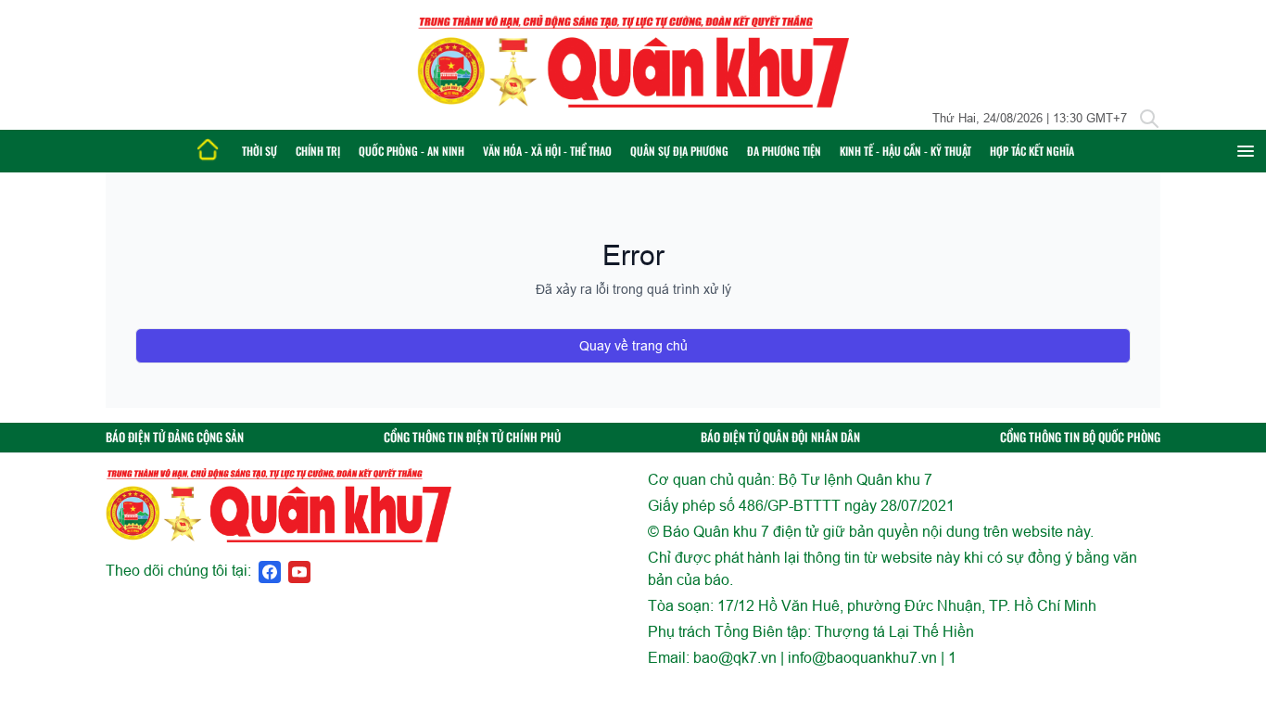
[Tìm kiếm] (1149, 119)
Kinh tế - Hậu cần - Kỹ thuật (905, 151)
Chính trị (318, 151)
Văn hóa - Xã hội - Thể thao (547, 151)
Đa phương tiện (784, 151)
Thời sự (259, 151)
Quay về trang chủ (633, 345)
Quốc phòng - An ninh (411, 151)
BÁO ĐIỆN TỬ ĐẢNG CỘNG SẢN (175, 437)
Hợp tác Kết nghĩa (1032, 151)
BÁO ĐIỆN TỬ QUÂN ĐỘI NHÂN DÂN (780, 437)
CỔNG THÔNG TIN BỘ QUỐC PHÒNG (1080, 437)
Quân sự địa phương (679, 151)
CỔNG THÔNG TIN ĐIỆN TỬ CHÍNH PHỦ (472, 437)
